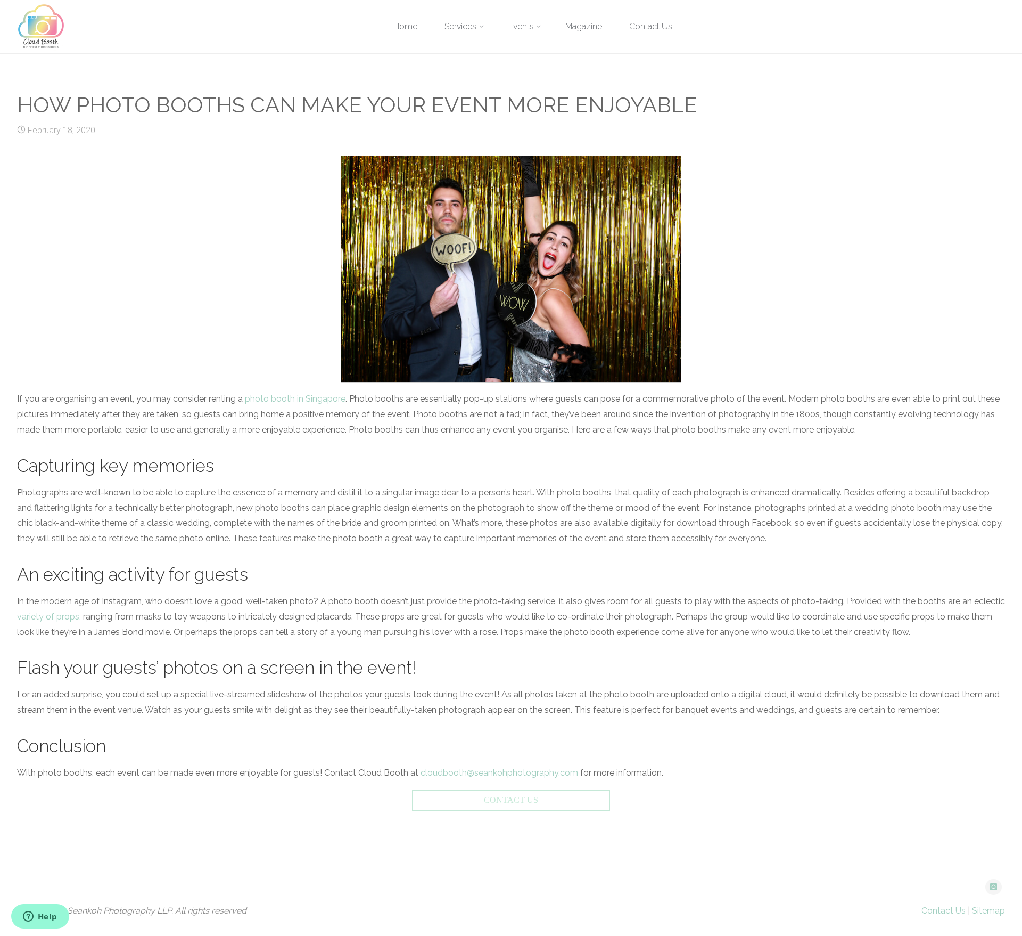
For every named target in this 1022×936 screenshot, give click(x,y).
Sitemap (988, 911)
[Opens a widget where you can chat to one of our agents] (40, 917)
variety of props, (49, 617)
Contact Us (943, 911)
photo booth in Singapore (295, 399)
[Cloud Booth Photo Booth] (41, 26)
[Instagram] (993, 887)
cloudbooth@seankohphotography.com (499, 773)
